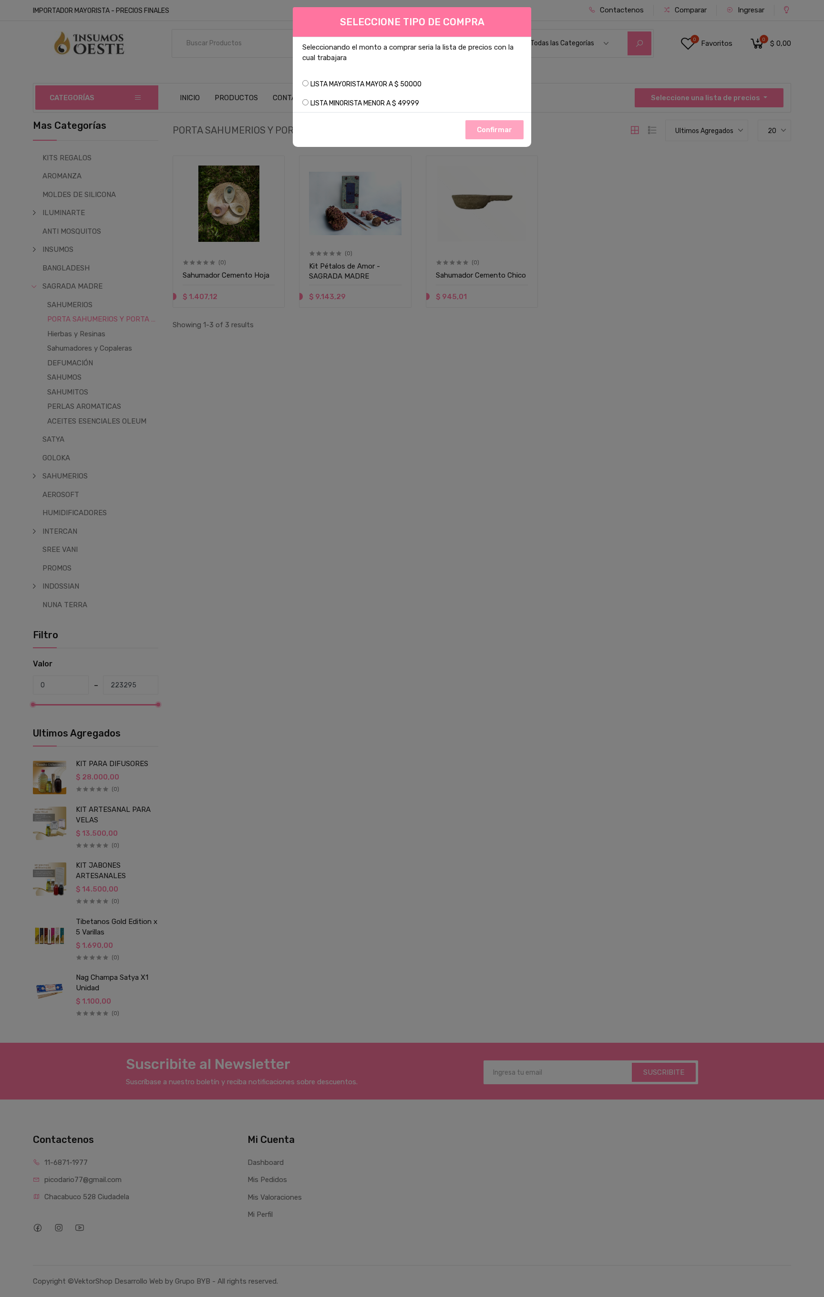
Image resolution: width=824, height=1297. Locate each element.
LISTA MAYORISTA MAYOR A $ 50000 (366, 84)
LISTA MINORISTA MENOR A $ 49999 (364, 103)
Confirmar (494, 129)
